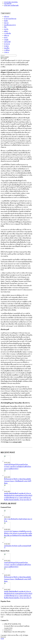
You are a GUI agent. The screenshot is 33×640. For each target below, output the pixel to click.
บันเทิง (6, 20)
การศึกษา (7, 50)
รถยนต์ (6, 39)
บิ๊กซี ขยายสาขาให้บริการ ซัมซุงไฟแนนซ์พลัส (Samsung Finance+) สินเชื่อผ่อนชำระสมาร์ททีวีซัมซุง (17, 481)
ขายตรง (6, 46)
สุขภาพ (6, 23)
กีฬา (5, 27)
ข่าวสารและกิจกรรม (10, 18)
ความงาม (7, 44)
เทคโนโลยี (7, 41)
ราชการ (6, 52)
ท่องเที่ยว (6, 48)
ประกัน (6, 29)
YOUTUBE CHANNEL (11, 2)
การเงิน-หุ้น (7, 33)
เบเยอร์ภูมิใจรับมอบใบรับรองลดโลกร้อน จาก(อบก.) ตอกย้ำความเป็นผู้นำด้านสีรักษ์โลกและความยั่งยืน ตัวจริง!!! (17, 466)
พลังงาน (6, 35)
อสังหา (6, 31)
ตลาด (5, 37)
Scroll (2, 638)
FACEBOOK (8, 3)
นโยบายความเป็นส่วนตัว (11, 5)
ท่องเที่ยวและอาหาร (10, 25)
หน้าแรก (6, 16)
